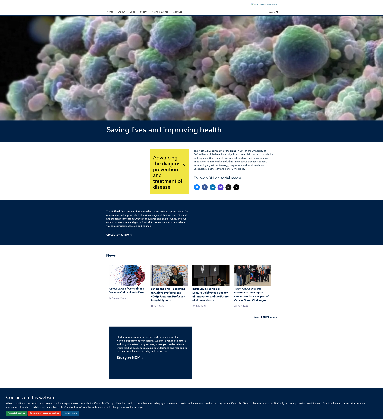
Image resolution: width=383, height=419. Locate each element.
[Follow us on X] (236, 187)
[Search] (277, 12)
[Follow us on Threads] (228, 187)
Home (110, 12)
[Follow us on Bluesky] (197, 187)
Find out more (70, 413)
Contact (177, 12)
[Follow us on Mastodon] (221, 187)
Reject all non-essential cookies (44, 413)
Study (143, 12)
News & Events (160, 12)
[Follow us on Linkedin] (213, 187)
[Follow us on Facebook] (205, 187)
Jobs (132, 12)
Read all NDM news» (265, 317)
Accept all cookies (16, 413)
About (121, 12)
